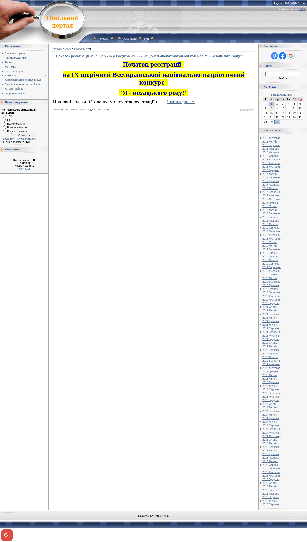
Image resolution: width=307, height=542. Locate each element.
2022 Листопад (271, 367)
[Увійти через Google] (291, 56)
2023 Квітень (270, 378)
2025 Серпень (270, 464)
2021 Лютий (269, 310)
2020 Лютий (269, 278)
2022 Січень (269, 342)
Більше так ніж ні (17, 131)
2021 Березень (271, 314)
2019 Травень (270, 256)
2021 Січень (269, 306)
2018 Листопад (271, 238)
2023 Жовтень (271, 396)
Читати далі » (181, 101)
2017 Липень (270, 188)
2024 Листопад (271, 436)
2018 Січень (269, 206)
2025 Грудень (270, 479)
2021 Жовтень (271, 335)
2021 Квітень (270, 317)
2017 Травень (270, 181)
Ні (8, 119)
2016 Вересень (271, 159)
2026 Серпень (270, 504)
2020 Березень (271, 281)
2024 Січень (269, 403)
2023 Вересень (271, 393)
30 (277, 121)
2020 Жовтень (271, 296)
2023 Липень (270, 385)
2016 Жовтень (271, 163)
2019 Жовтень (271, 270)
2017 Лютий (269, 173)
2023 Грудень (270, 400)
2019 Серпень (270, 263)
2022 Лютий (269, 346)
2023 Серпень (270, 389)
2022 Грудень (270, 371)
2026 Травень (270, 493)
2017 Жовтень (271, 195)
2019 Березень (271, 249)
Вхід (146, 38)
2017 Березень (271, 177)
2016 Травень (270, 148)
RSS (302, 9)
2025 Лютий (269, 443)
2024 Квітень (270, 414)
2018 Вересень (271, 231)
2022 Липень (270, 357)
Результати (8, 138)
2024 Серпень (270, 425)
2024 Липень (270, 421)
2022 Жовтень (271, 364)
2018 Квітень (270, 217)
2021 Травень (270, 321)
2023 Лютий (269, 375)
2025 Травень (270, 454)
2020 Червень (270, 288)
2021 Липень (270, 324)
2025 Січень (269, 439)
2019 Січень (269, 242)
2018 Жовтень (271, 235)
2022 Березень (271, 349)
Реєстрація (130, 38)
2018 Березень (271, 213)
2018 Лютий (269, 209)
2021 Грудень (270, 339)
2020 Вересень (271, 292)
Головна (103, 38)
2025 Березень (271, 446)
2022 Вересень (271, 360)
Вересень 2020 (282, 94)
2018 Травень (270, 220)
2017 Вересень (271, 191)
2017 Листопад (271, 199)
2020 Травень (270, 285)
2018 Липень (270, 224)
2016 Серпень (270, 155)
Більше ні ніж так (17, 127)
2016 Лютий (269, 141)
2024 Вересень (271, 429)
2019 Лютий (269, 245)
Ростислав (84, 109)
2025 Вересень (271, 468)
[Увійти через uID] (274, 55)
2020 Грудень (270, 303)
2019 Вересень (271, 267)
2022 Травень (270, 353)
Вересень (79, 48)
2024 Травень (270, 418)
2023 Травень (270, 382)
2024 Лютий (269, 407)
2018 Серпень (270, 227)
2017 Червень (270, 184)
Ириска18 (24, 168)
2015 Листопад (271, 138)
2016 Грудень (270, 170)
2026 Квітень (270, 490)
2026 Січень (269, 482)
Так (9, 115)
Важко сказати (16, 123)
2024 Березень (271, 411)
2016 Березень (271, 145)
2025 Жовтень (271, 472)
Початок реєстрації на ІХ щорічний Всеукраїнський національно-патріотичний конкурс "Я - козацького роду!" (149, 56)
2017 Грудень (270, 202)
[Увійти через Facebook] (282, 55)
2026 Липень (270, 500)
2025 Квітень (270, 450)
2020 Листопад (271, 299)
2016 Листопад (271, 166)
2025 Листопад (271, 475)
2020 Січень (269, 274)
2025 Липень (270, 461)
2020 (68, 48)
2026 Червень (270, 497)
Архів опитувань (27, 138)
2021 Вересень (271, 332)
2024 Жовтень (271, 432)
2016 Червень (270, 152)
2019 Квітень (270, 252)
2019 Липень (270, 260)
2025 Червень (270, 457)
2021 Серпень (270, 328)
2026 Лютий (269, 486)
